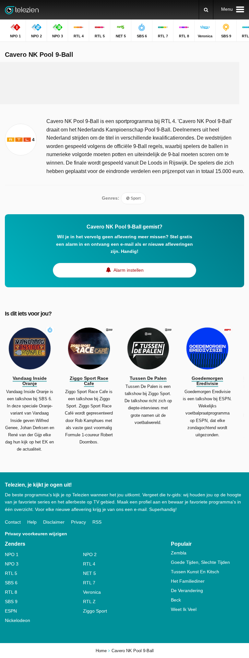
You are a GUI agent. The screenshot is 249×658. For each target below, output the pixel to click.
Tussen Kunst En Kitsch (195, 571)
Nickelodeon (17, 620)
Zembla (178, 552)
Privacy (78, 522)
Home (101, 650)
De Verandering (187, 590)
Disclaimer (54, 522)
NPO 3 (11, 563)
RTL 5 (11, 573)
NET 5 (89, 573)
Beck (176, 599)
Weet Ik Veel (183, 609)
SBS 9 (11, 601)
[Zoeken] (206, 9)
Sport (135, 198)
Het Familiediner (188, 581)
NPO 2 (90, 554)
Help (32, 522)
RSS (96, 522)
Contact (13, 522)
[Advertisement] (124, 83)
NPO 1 (11, 554)
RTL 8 (11, 592)
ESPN (11, 611)
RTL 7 (89, 582)
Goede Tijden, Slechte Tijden (200, 562)
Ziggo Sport (95, 611)
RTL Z (89, 601)
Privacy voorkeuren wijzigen (36, 533)
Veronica (92, 592)
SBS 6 (11, 582)
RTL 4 (89, 563)
